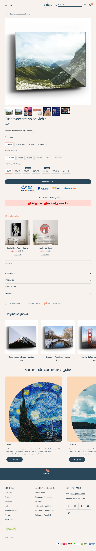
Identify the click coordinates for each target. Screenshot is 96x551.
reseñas (8, 264)
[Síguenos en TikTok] (69, 512)
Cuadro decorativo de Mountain (21, 357)
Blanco (20, 158)
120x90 (45, 171)
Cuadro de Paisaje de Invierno (58, 357)
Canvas (9, 144)
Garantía (9, 293)
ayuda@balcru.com (77, 494)
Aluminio (41, 144)
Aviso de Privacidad (43, 506)
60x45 (17, 171)
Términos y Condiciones (44, 510)
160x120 (55, 171)
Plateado (58, 158)
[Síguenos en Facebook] (69, 506)
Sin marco (10, 158)
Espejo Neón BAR (45, 248)
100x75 (36, 171)
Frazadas (8, 502)
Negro (29, 158)
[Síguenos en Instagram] (75, 506)
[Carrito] (90, 5)
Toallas (7, 515)
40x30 (8, 171)
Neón (7, 506)
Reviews (38, 502)
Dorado (49, 158)
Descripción (10, 273)
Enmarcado (20, 144)
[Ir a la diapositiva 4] (51, 478)
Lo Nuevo (8, 493)
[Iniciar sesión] (85, 5)
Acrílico (31, 144)
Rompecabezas (11, 510)
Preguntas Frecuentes (43, 497)
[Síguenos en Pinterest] (81, 506)
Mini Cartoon (10, 519)
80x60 (26, 171)
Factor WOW (40, 493)
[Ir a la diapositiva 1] (44, 478)
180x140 (66, 171)
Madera (39, 158)
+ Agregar (17, 255)
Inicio (6, 14)
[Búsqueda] (11, 5)
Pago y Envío (10, 287)
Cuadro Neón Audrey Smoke (17, 248)
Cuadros (8, 497)
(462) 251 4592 (79, 498)
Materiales (9, 280)
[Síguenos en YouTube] (88, 506)
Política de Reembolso (44, 515)
